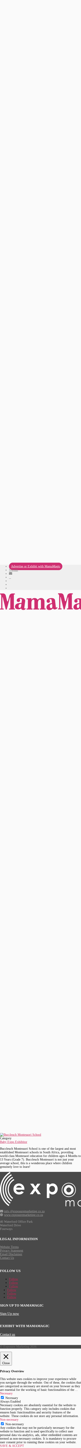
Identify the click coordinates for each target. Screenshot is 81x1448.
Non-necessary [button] (9, 1419)
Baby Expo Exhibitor (13, 1142)
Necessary (11, 1398)
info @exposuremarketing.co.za (24, 1211)
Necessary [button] (6, 1393)
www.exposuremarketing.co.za (23, 1215)
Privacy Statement (11, 1250)
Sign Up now (9, 1314)
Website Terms (9, 1247)
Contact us (7, 1334)
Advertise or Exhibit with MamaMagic (35, 566)
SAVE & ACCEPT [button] (12, 1446)
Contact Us (7, 1258)
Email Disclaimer (11, 1254)
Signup (13, 570)
